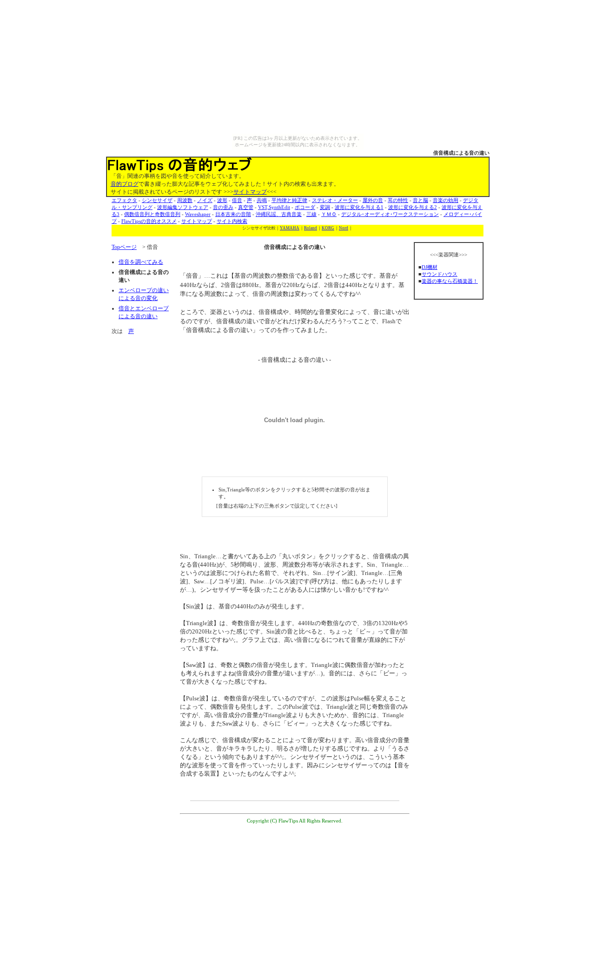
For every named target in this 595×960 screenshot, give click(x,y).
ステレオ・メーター (335, 200)
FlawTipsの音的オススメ (149, 221)
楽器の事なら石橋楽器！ (450, 281)
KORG (328, 228)
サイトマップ (250, 192)
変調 (325, 207)
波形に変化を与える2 (412, 207)
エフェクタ (124, 200)
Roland (310, 228)
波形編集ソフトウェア (182, 207)
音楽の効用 (445, 200)
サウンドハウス (439, 274)
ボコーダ (305, 207)
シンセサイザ (157, 200)
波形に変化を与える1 (359, 207)
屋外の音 (373, 200)
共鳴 (262, 200)
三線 (311, 214)
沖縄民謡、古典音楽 (279, 214)
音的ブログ (125, 184)
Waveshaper (198, 214)
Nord (343, 228)
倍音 (237, 200)
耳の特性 (398, 200)
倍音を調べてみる (141, 262)
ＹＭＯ (329, 214)
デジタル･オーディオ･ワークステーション (390, 214)
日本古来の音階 (233, 214)
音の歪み (223, 207)
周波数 (184, 200)
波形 (222, 200)
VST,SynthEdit (274, 207)
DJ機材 (429, 267)
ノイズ (204, 200)
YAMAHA (289, 228)
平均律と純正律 (289, 200)
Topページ (124, 247)
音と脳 (420, 200)
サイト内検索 (232, 221)
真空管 (245, 207)
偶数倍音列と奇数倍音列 (152, 214)
